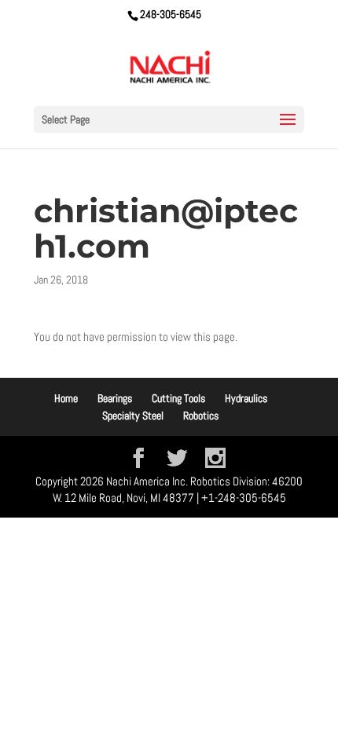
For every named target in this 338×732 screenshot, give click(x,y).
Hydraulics (246, 398)
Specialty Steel (132, 415)
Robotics (201, 415)
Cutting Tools (178, 398)
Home (66, 398)
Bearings (114, 398)
